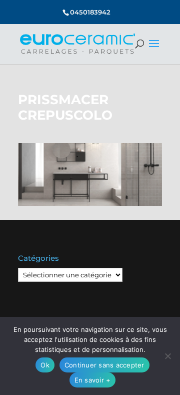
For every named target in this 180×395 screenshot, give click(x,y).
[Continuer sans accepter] (167, 356)
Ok (45, 365)
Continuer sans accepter (104, 365)
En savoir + (92, 380)
